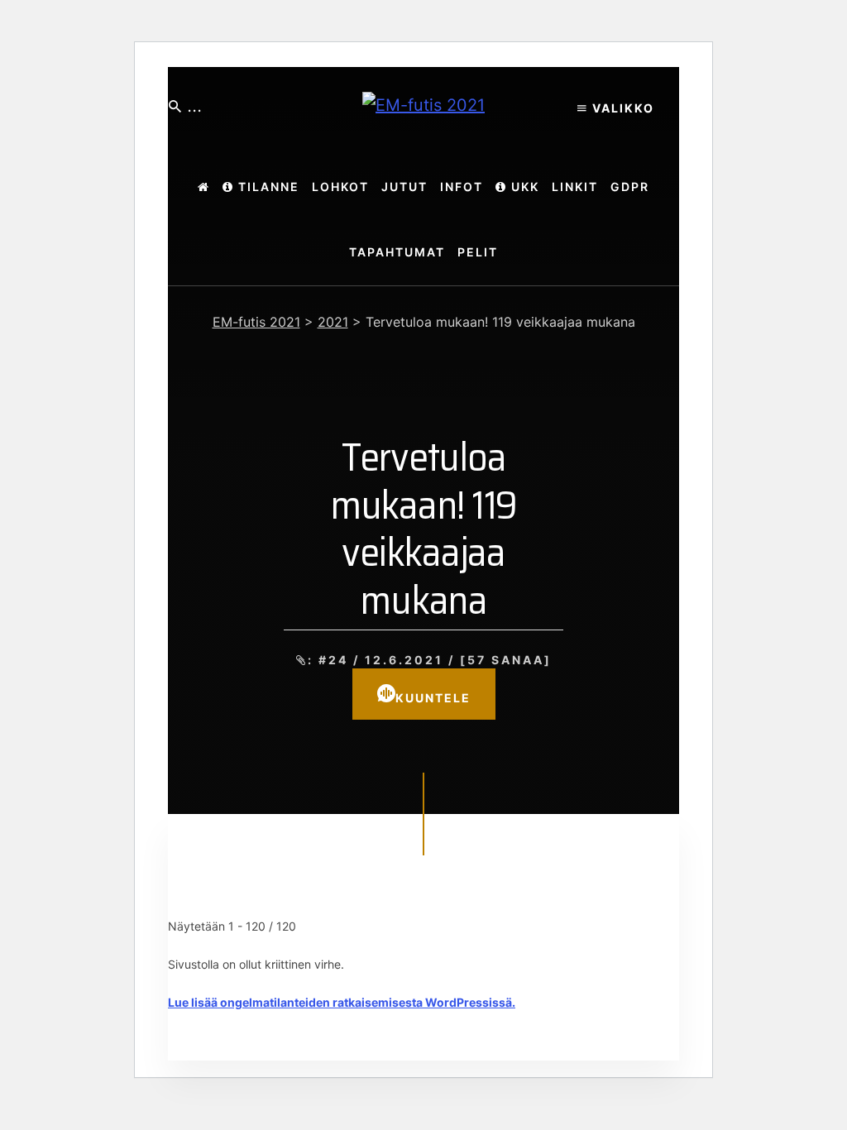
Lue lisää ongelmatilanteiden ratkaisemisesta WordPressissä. (341, 1002)
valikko (621, 108)
